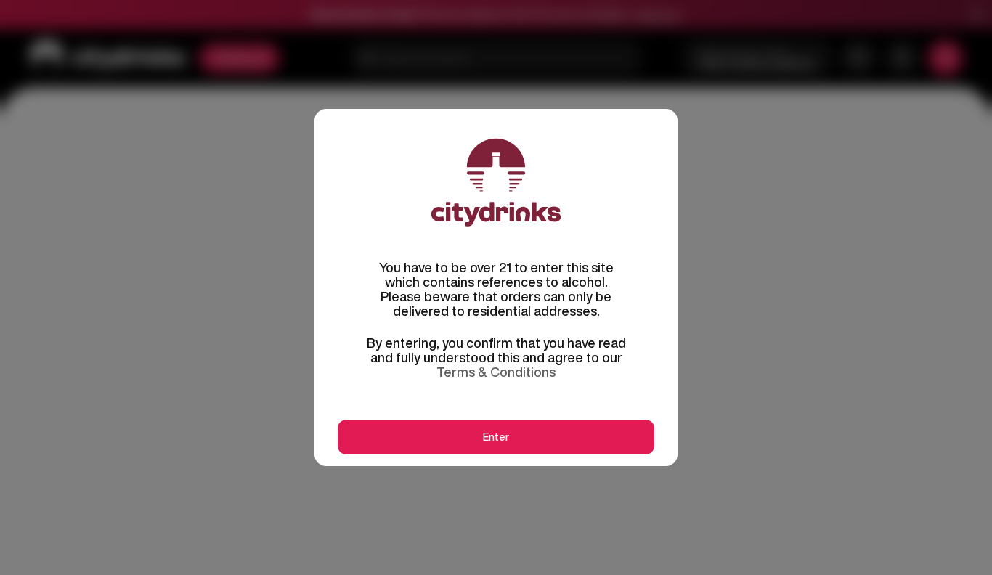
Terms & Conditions (496, 371)
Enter (496, 437)
